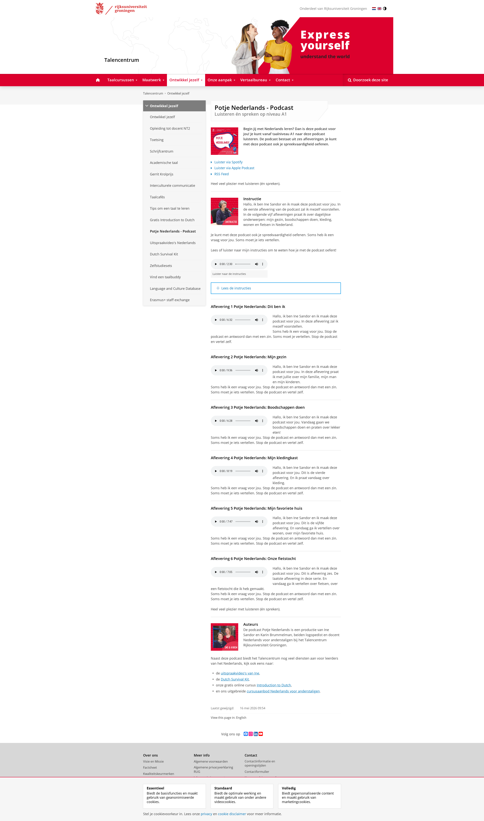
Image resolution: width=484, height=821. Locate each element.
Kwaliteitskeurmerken (158, 774)
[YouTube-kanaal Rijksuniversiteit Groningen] (261, 734)
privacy (206, 814)
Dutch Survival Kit (235, 679)
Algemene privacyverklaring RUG (213, 769)
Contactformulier (257, 772)
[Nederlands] (374, 8)
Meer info (202, 755)
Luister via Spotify (228, 162)
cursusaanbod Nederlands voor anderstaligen (283, 691)
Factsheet (150, 767)
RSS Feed (221, 174)
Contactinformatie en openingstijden (260, 763)
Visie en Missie (153, 761)
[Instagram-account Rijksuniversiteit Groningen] (251, 734)
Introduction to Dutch (274, 685)
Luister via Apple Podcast (234, 168)
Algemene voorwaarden (211, 761)
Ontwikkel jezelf (178, 93)
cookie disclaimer (232, 814)
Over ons (150, 755)
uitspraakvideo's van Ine (240, 673)
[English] (379, 8)
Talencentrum (153, 93)
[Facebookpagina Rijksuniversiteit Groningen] (246, 734)
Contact (251, 755)
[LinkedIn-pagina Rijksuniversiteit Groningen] (256, 734)
